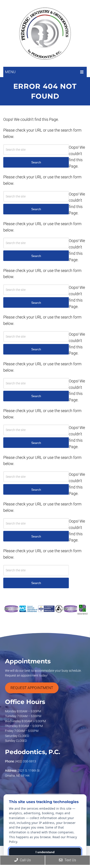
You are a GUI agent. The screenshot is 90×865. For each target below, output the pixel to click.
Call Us (25, 860)
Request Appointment (31, 688)
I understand (45, 852)
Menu (10, 72)
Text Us (70, 860)
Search (36, 583)
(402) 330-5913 (25, 761)
